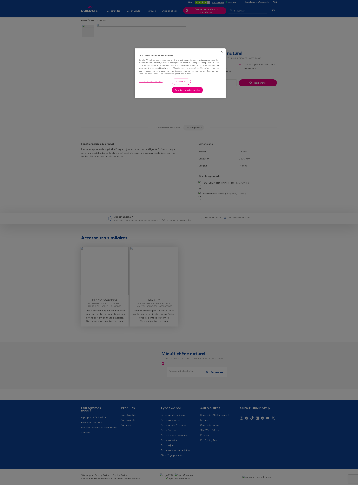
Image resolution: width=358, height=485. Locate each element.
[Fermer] (222, 52)
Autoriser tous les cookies (187, 90)
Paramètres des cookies (150, 82)
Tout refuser (181, 82)
